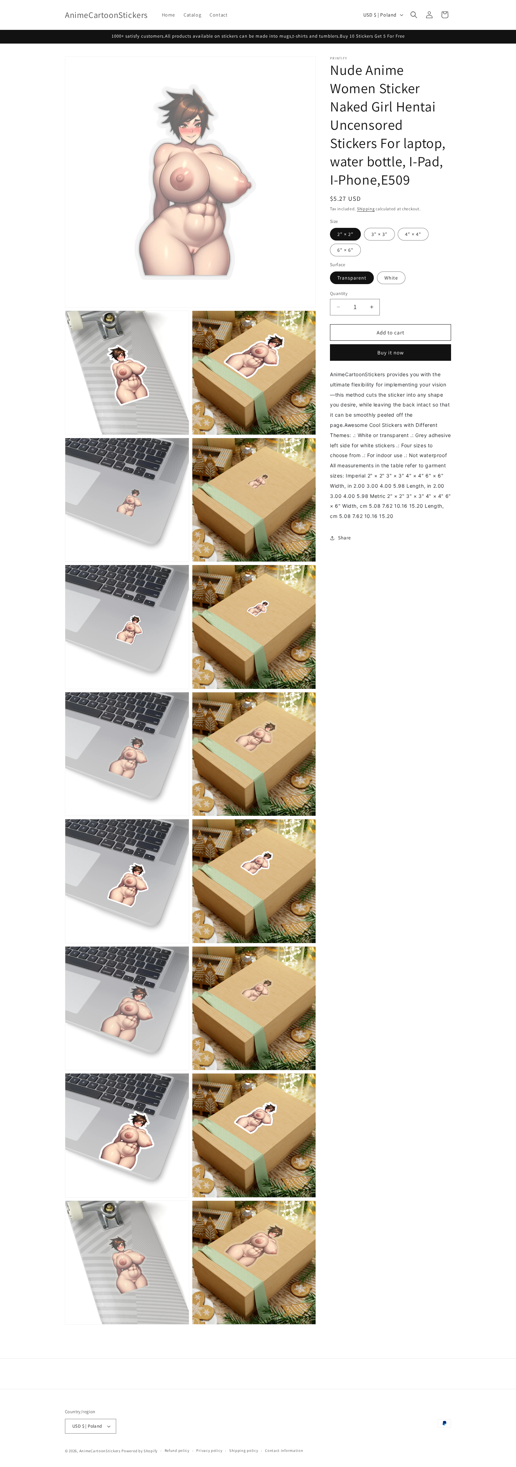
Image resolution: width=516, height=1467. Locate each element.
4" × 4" (413, 234)
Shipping (366, 208)
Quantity (339, 293)
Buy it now (390, 352)
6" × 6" (345, 250)
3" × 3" (379, 234)
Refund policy (177, 1450)
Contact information (284, 1450)
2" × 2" (345, 234)
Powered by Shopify (139, 1450)
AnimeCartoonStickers (100, 1450)
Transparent (351, 277)
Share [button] (344, 537)
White (391, 277)
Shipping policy (243, 1450)
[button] (414, 15)
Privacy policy (209, 1450)
